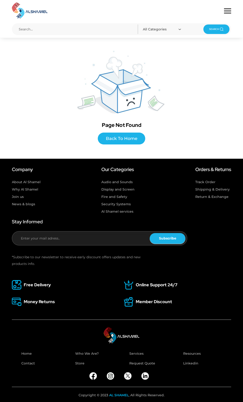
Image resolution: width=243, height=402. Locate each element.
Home (26, 353)
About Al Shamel (26, 182)
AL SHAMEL (119, 395)
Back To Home (121, 138)
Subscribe (167, 238)
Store (79, 363)
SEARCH (214, 29)
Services (136, 353)
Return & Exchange (212, 197)
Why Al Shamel (25, 189)
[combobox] (163, 29)
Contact (28, 363)
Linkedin (190, 363)
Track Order (205, 182)
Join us (18, 197)
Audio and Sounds (117, 182)
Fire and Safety (114, 197)
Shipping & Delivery (212, 189)
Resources (192, 353)
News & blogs (23, 204)
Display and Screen (118, 189)
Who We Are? (87, 353)
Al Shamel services (117, 211)
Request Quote (142, 363)
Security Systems (116, 204)
